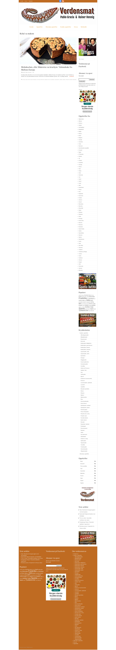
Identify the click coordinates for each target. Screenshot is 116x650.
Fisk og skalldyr (83, 466)
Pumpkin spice (84, 415)
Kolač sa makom (30, 79)
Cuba (80, 143)
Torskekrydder (84, 446)
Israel (80, 183)
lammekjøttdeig (83, 303)
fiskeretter (92, 296)
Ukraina (80, 259)
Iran (79, 177)
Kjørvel (82, 376)
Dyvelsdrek (83, 355)
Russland (81, 226)
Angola (80, 125)
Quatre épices (84, 419)
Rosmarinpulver (84, 428)
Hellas (80, 170)
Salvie (82, 432)
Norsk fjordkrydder (85, 401)
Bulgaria (80, 137)
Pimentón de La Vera (85, 413)
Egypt (80, 152)
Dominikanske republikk (84, 148)
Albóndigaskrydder (85, 335)
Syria (80, 243)
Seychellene (81, 233)
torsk (95, 308)
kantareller (81, 302)
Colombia (81, 141)
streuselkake (52, 79)
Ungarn (80, 262)
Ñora (82, 399)
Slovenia (80, 235)
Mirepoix (82, 393)
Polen (49, 79)
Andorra (80, 123)
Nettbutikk (30, 1)
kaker (26, 79)
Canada (80, 139)
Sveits (80, 241)
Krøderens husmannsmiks (86, 378)
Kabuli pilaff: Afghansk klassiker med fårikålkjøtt (31, 556)
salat (80, 307)
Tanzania (81, 247)
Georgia (80, 164)
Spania (80, 237)
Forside (21, 1)
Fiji (79, 158)
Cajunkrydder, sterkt (85, 353)
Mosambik (81, 208)
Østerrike (46, 79)
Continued (71, 76)
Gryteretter (82, 470)
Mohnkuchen (43, 79)
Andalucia (82, 295)
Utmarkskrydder (84, 449)
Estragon (83, 357)
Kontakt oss (75, 553)
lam (80, 303)
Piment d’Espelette (85, 411)
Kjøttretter (82, 473)
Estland (80, 156)
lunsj (87, 303)
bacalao (86, 295)
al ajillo (80, 295)
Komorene (81, 195)
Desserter (29, 72)
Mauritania (81, 203)
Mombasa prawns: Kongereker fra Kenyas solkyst (31, 562)
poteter (94, 305)
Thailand (80, 249)
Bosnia (80, 133)
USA (80, 264)
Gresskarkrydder (84, 364)
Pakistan (80, 212)
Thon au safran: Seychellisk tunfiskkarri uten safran (32, 558)
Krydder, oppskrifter (65, 27)
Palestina (81, 214)
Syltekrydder (83, 440)
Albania (80, 121)
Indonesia (81, 174)
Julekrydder (83, 374)
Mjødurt (82, 395)
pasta (86, 305)
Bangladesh (81, 129)
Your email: (81, 75)
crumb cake (23, 79)
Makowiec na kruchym (36, 79)
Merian (82, 390)
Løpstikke (83, 386)
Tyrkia (80, 255)
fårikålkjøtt (91, 298)
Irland (80, 179)
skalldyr (87, 307)
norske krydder (23, 576)
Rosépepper (83, 426)
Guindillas (83, 366)
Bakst (27, 72)
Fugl (81, 468)
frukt (88, 298)
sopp (91, 307)
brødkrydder (84, 296)
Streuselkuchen (57, 79)
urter (86, 310)
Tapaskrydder (83, 442)
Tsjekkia (61, 79)
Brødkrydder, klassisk (85, 347)
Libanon (80, 199)
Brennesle (83, 341)
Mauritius (81, 206)
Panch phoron (84, 403)
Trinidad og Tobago (83, 251)
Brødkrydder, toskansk (85, 349)
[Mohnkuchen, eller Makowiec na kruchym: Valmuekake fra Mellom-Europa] (48, 50)
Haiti (80, 168)
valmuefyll (70, 79)
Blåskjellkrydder (84, 337)
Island (80, 181)
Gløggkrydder (84, 359)
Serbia (80, 230)
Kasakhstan (81, 187)
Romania (81, 224)
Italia (80, 185)
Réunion (80, 222)
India (80, 172)
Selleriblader (83, 436)
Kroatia (80, 197)
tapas (91, 309)
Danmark (81, 145)
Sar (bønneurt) (84, 434)
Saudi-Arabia (81, 228)
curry (88, 296)
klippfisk (84, 302)
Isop (82, 372)
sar (81, 307)
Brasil (80, 135)
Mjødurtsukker (84, 397)
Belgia (80, 131)
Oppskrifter (39, 27)
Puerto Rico (81, 220)
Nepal (80, 210)
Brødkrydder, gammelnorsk (86, 345)
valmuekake (74, 79)
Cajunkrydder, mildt (85, 351)
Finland (80, 160)
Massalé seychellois (85, 388)
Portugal (80, 218)
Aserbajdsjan (81, 127)
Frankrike (81, 162)
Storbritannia (81, 239)
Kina (80, 191)
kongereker (88, 302)
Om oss (26, 1)
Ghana (80, 166)
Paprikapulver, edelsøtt (85, 405)
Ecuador (80, 150)
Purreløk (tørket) (84, 417)
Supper (81, 480)
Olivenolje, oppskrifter (51, 27)
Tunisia (80, 253)
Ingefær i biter (84, 370)
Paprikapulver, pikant (85, 407)
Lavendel (83, 384)
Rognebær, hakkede (85, 424)
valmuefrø (67, 79)
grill (94, 298)
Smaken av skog (84, 438)
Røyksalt (82, 430)
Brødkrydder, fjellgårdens (86, 343)
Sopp (81, 478)
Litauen (80, 201)
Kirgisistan (81, 193)
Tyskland (64, 79)
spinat (38, 578)
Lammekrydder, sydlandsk (86, 382)
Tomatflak (83, 444)
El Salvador (81, 154)
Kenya (80, 189)
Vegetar (82, 482)
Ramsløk (82, 422)
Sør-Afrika (81, 245)
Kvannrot (83, 380)
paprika (84, 305)
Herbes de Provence (85, 368)
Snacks (81, 475)
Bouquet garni (84, 339)
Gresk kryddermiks (85, 361)
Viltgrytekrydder (84, 451)
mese (90, 303)
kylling (92, 302)
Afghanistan (81, 119)
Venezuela (81, 266)
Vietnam (80, 268)
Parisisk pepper (84, 409)
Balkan (90, 295)
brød (80, 296)
